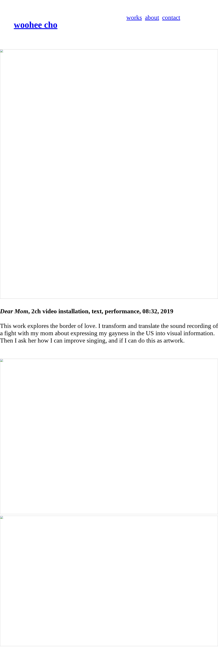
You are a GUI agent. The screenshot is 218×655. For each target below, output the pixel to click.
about (152, 17)
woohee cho (35, 25)
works (134, 17)
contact (171, 17)
